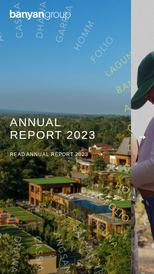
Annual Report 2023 (53, 128)
